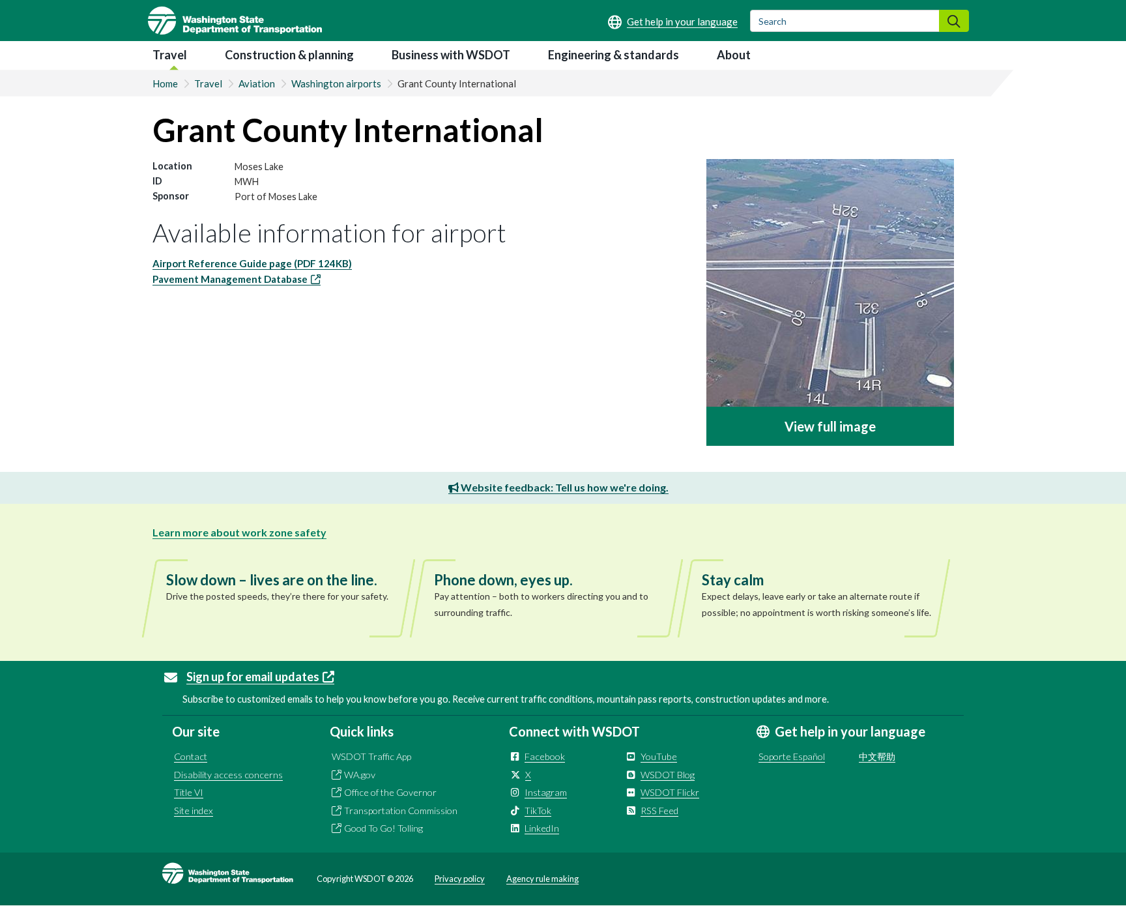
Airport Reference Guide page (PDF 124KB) (252, 263)
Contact (190, 756)
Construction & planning (289, 55)
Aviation (256, 83)
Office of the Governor (390, 792)
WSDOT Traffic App (371, 756)
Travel (169, 55)
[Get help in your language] (673, 21)
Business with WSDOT (451, 55)
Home (165, 83)
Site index (193, 810)
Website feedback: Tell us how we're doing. (564, 487)
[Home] (235, 21)
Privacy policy (460, 878)
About (734, 55)
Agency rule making (542, 878)
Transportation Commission (400, 810)
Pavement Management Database (230, 279)
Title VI (188, 792)
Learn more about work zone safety (239, 532)
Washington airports (336, 83)
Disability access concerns (228, 774)
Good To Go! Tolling (383, 828)
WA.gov (359, 774)
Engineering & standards (613, 55)
